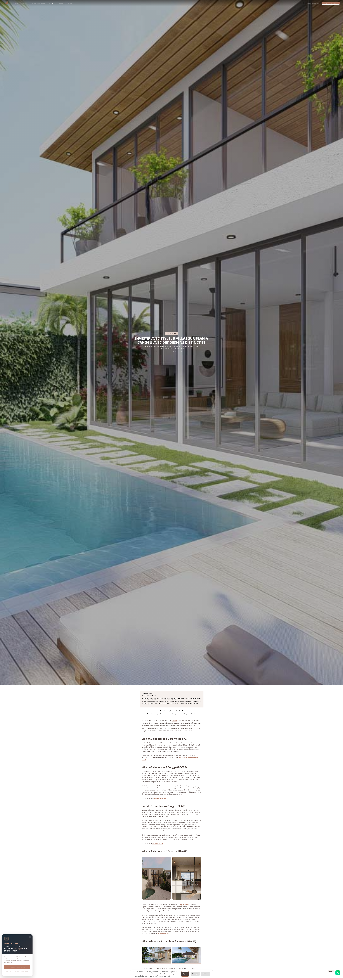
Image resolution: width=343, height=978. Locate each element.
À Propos (71, 3)
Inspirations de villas (174, 711)
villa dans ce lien (160, 798)
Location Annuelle (38, 3)
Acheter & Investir (21, 3)
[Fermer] (30, 937)
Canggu (174, 720)
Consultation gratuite (17, 967)
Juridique (51, 3)
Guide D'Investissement (312, 3)
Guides (61, 3)
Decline (205, 974)
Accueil (162, 711)
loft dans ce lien (157, 843)
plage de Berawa (184, 905)
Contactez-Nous (331, 3)
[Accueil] (6, 3)
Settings (195, 974)
